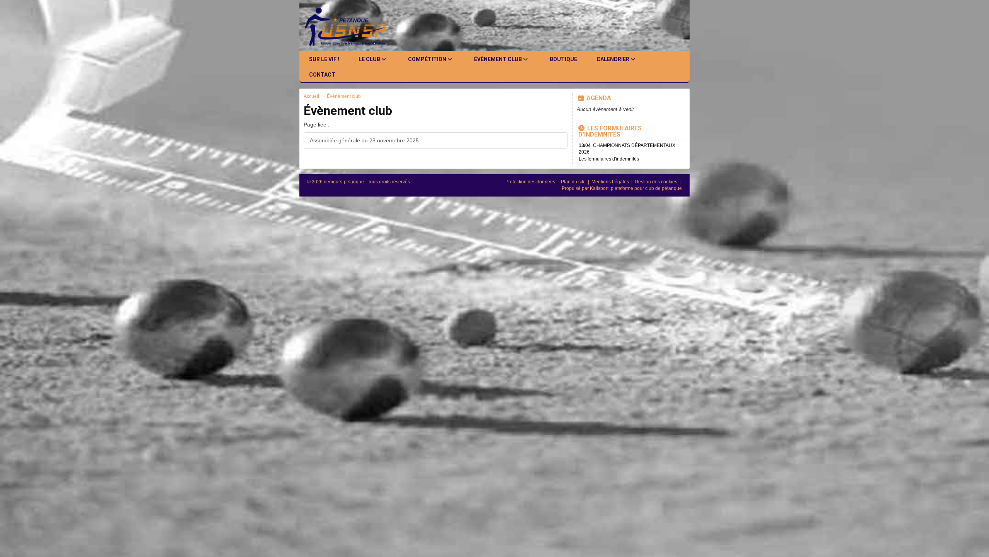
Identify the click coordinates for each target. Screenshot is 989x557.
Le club (370, 59)
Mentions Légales (610, 182)
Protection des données (530, 182)
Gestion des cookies (656, 182)
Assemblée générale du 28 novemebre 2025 (364, 140)
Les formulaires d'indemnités (610, 131)
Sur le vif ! (324, 59)
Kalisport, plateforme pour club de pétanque (636, 188)
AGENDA (598, 98)
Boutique (563, 59)
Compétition (427, 59)
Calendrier (613, 59)
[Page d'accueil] (352, 25)
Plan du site (574, 182)
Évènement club (498, 59)
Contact (322, 75)
